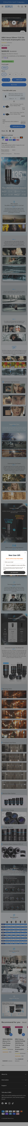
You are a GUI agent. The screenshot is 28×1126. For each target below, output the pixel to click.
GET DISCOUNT (14, 572)
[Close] (25, 553)
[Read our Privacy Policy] (24, 568)
